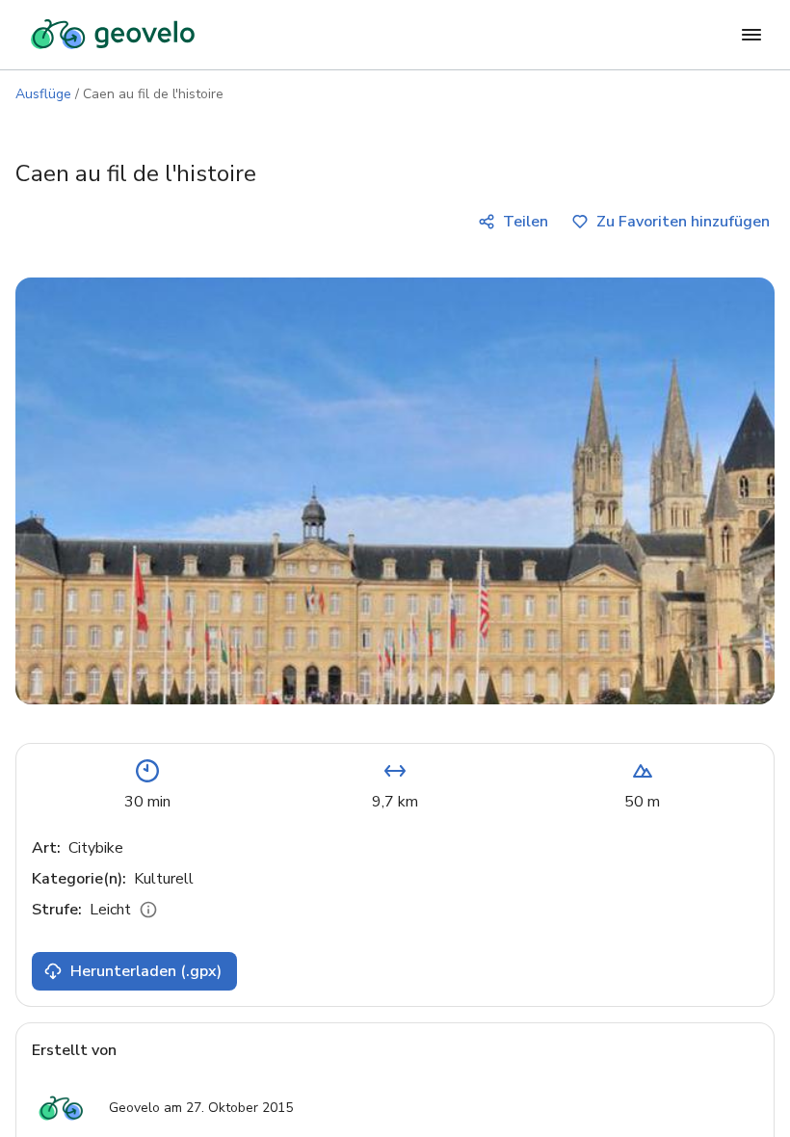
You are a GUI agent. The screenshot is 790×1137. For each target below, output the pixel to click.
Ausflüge (43, 94)
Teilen (525, 221)
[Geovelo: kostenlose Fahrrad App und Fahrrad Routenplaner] (113, 34)
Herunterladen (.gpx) (146, 971)
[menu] (751, 34)
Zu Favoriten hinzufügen (683, 221)
